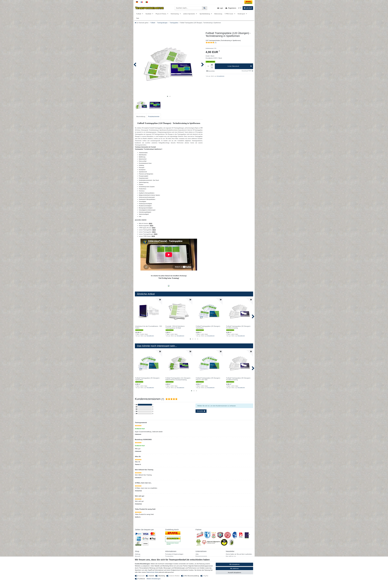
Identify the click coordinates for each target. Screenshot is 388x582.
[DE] (137, 2)
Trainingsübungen (162, 22)
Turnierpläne (169, 556)
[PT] (147, 2)
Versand (137, 556)
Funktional (141, 578)
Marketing (162, 576)
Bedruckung (218, 14)
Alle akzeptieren (234, 564)
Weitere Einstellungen (154, 578)
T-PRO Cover (229, 14)
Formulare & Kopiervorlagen (174, 554)
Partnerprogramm (201, 556)
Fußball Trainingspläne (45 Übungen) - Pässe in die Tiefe (208, 379)
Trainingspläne (173, 22)
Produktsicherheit (153, 116)
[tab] (141, 117)
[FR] (142, 2)
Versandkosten (220, 76)
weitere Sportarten (189, 14)
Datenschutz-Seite (152, 572)
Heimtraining (175, 14)
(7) (215, 42)
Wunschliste (211, 71)
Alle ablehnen (234, 568)
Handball (149, 14)
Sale (137, 18)
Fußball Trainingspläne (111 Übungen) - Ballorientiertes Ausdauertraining (178, 379)
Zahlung (137, 554)
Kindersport (241, 14)
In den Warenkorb (233, 66)
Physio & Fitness (161, 14)
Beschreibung (140, 116)
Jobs (197, 554)
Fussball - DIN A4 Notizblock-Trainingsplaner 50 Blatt (175, 327)
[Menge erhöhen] (211, 64)
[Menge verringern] (211, 67)
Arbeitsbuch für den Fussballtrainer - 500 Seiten (148, 327)
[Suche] (204, 8)
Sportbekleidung (205, 14)
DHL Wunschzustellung (191, 576)
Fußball (138, 14)
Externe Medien (175, 576)
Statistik (151, 576)
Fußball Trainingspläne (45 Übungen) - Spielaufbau (208, 327)
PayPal (206, 576)
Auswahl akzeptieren (234, 572)
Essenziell (141, 576)
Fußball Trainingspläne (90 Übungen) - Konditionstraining (238, 327)
